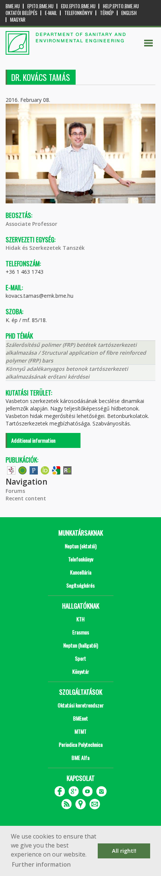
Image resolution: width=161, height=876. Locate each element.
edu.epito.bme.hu (78, 6)
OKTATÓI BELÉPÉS (21, 12)
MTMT (80, 731)
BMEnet (80, 718)
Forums (15, 490)
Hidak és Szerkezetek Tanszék (45, 247)
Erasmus (80, 632)
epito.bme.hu (40, 6)
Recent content (26, 498)
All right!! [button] (124, 850)
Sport (80, 658)
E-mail (51, 12)
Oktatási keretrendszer (81, 705)
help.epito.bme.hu (121, 6)
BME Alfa (80, 757)
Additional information (33, 440)
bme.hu (13, 6)
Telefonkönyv (78, 12)
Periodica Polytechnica (81, 744)
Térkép (107, 12)
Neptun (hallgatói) (80, 645)
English (129, 12)
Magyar (17, 19)
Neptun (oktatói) (81, 546)
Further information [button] (41, 864)
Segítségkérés (80, 585)
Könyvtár (80, 671)
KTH (80, 619)
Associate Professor (31, 223)
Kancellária (80, 572)
